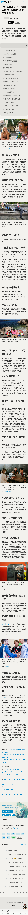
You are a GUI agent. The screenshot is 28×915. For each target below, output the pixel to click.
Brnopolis (6, 666)
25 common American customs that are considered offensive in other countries (13, 781)
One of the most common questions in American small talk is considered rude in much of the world (14, 773)
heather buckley (8, 229)
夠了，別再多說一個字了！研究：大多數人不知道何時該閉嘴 (16, 862)
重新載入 (14, 905)
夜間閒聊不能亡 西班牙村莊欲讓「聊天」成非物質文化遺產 (16, 870)
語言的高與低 (12, 850)
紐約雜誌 (7, 698)
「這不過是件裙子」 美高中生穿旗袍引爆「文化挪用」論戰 (16, 879)
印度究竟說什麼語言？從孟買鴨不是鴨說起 (16, 866)
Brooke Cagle (7, 491)
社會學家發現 (6, 624)
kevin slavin (7, 149)
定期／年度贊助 (8, 815)
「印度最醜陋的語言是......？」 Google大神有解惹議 (17, 882)
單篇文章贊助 (7, 811)
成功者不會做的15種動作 (16, 887)
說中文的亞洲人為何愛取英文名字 (16, 874)
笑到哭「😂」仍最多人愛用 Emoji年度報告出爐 (16, 858)
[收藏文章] (22, 18)
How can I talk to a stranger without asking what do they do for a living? (14, 794)
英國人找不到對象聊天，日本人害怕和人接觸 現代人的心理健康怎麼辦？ (16, 854)
